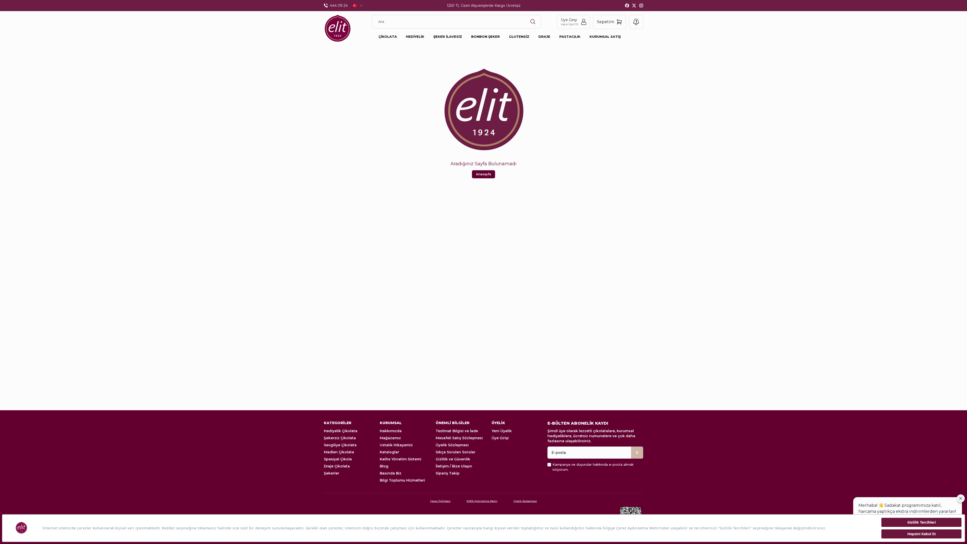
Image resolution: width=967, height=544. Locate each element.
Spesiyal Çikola (338, 459)
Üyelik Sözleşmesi (452, 445)
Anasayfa (483, 174)
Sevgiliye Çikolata (340, 445)
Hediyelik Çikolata (340, 431)
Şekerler (331, 473)
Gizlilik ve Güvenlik (453, 459)
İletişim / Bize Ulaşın (454, 466)
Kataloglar (389, 452)
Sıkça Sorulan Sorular (455, 452)
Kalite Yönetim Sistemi (400, 459)
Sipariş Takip (448, 473)
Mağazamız (390, 438)
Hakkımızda (391, 431)
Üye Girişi (500, 438)
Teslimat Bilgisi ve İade (457, 431)
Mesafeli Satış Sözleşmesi (459, 438)
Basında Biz (390, 473)
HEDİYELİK (415, 37)
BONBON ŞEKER (485, 37)
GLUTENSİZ (519, 37)
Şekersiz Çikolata (340, 438)
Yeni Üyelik (502, 431)
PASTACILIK (569, 37)
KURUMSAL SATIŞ (605, 37)
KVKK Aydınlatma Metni (482, 501)
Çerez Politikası (440, 501)
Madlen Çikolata (339, 452)
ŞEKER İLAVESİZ (447, 37)
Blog (384, 466)
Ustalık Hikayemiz (396, 445)
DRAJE (544, 37)
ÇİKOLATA (387, 37)
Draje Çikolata (337, 466)
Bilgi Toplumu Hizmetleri (402, 480)
